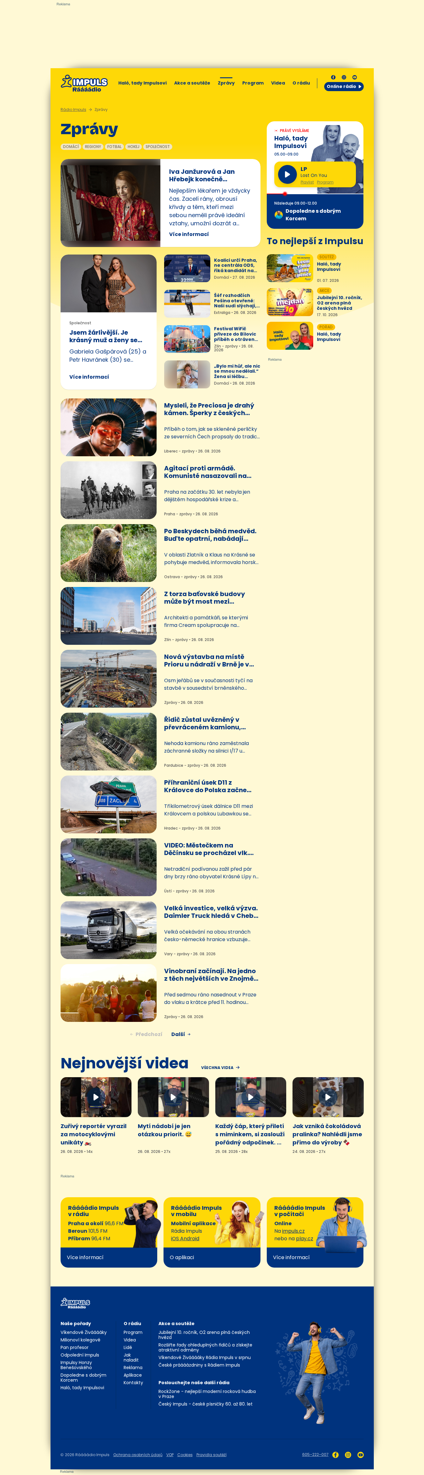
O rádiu (132, 1323)
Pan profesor (75, 1347)
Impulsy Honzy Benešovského (76, 1365)
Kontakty (133, 1382)
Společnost (158, 146)
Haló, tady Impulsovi (142, 83)
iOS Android (185, 1238)
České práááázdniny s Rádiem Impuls (199, 1365)
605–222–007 (315, 1454)
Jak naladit (131, 1357)
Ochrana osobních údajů (138, 1454)
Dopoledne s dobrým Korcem (83, 1378)
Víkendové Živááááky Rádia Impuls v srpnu (204, 1357)
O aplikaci (182, 1257)
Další (178, 1034)
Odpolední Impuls (80, 1354)
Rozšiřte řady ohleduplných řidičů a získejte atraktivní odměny (205, 1347)
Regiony (93, 146)
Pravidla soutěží (211, 1454)
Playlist (307, 182)
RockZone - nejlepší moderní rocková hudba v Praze (207, 1394)
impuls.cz (293, 1231)
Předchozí (149, 1034)
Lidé (128, 1347)
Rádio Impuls (73, 109)
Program (253, 83)
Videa (278, 83)
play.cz (304, 1238)
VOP (170, 1454)
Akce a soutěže (192, 83)
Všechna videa (217, 1068)
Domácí (71, 146)
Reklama (133, 1367)
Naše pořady (76, 1323)
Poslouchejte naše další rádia (193, 1382)
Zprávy (226, 83)
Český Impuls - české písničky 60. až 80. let (205, 1403)
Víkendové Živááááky (84, 1332)
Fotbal (114, 146)
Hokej (133, 146)
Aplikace (133, 1375)
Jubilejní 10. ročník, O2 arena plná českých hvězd (204, 1335)
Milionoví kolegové (80, 1339)
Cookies (185, 1454)
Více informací (189, 234)
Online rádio (341, 86)
